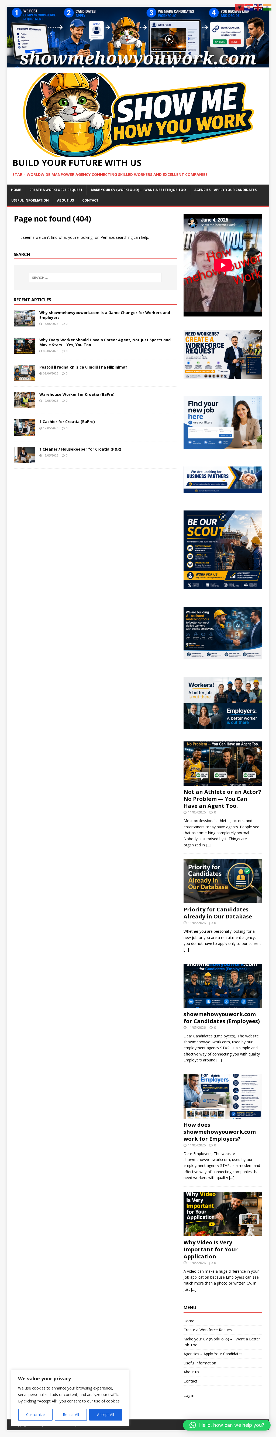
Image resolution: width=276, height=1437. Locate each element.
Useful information (30, 200)
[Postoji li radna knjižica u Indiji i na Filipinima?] (24, 377)
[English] (258, 6)
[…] (208, 844)
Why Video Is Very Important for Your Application (211, 1249)
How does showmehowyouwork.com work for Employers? (220, 1131)
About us (65, 200)
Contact (90, 200)
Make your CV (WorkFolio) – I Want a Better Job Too (138, 190)
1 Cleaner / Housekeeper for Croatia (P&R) (80, 449)
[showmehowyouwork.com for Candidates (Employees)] (223, 1004)
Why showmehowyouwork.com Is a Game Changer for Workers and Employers (104, 315)
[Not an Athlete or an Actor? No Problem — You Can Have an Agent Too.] (223, 782)
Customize (35, 1414)
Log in (189, 1395)
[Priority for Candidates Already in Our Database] (223, 900)
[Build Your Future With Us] (138, 64)
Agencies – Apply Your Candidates (225, 190)
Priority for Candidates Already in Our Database (218, 913)
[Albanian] (239, 6)
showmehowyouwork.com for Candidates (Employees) (222, 1017)
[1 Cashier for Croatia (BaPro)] (24, 432)
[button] (227, 1425)
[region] (70, 1398)
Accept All (105, 1414)
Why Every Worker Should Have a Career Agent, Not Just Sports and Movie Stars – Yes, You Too (105, 342)
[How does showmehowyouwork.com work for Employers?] (223, 1115)
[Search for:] (95, 277)
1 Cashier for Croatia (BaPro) (67, 421)
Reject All (71, 1414)
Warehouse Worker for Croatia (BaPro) (77, 394)
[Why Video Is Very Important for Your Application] (223, 1232)
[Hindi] (267, 6)
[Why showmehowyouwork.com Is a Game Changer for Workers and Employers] (24, 323)
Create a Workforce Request (55, 190)
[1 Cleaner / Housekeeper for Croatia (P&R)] (24, 459)
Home (16, 190)
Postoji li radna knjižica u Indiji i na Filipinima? (83, 367)
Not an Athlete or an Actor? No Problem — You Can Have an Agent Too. (222, 798)
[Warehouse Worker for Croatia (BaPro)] (24, 405)
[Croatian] (249, 6)
